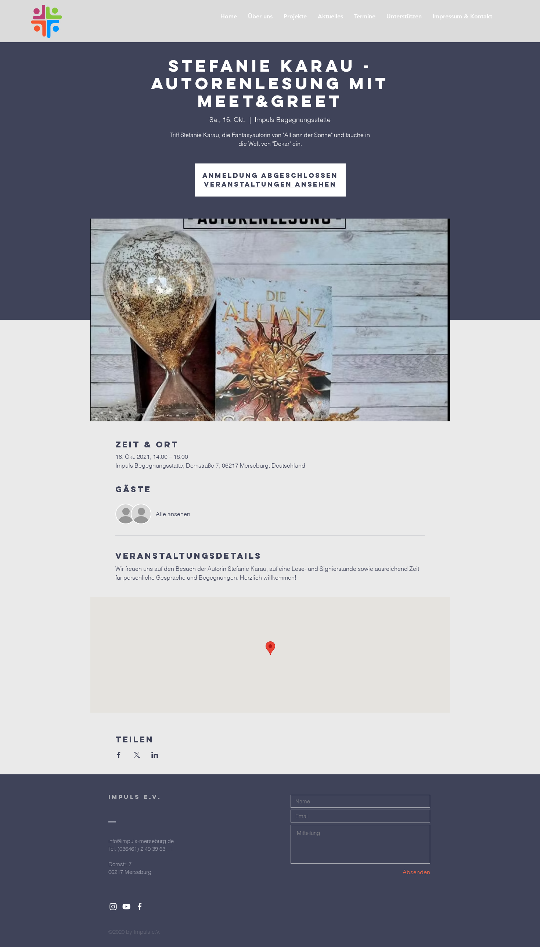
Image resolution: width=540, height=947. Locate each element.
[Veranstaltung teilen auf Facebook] (118, 755)
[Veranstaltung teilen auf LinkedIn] (154, 755)
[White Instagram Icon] (113, 906)
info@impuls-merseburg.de (141, 841)
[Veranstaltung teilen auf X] (136, 755)
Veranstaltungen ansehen (270, 184)
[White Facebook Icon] (139, 906)
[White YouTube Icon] (126, 906)
